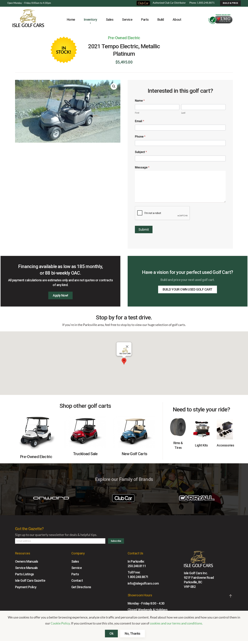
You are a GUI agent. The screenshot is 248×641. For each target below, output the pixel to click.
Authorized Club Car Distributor (169, 2)
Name (140, 100)
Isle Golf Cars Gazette (30, 580)
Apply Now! (60, 295)
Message (142, 167)
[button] (114, 86)
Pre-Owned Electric (124, 38)
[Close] (127, 346)
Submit (144, 229)
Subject (141, 152)
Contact (77, 580)
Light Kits (201, 445)
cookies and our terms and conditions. (176, 623)
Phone (140, 136)
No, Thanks (132, 633)
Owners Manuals (26, 561)
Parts (75, 574)
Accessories (225, 445)
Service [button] (127, 19)
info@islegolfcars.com (143, 583)
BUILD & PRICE (230, 3)
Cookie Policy (60, 623)
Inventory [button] (90, 19)
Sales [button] (109, 19)
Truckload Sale (85, 454)
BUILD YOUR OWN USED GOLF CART (187, 289)
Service (76, 568)
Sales (75, 561)
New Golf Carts (134, 454)
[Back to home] (28, 19)
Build (160, 19)
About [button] (177, 19)
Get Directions (81, 587)
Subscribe (116, 541)
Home (71, 19)
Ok (111, 633)
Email (139, 121)
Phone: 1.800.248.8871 (202, 2)
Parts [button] (145, 19)
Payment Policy (25, 587)
